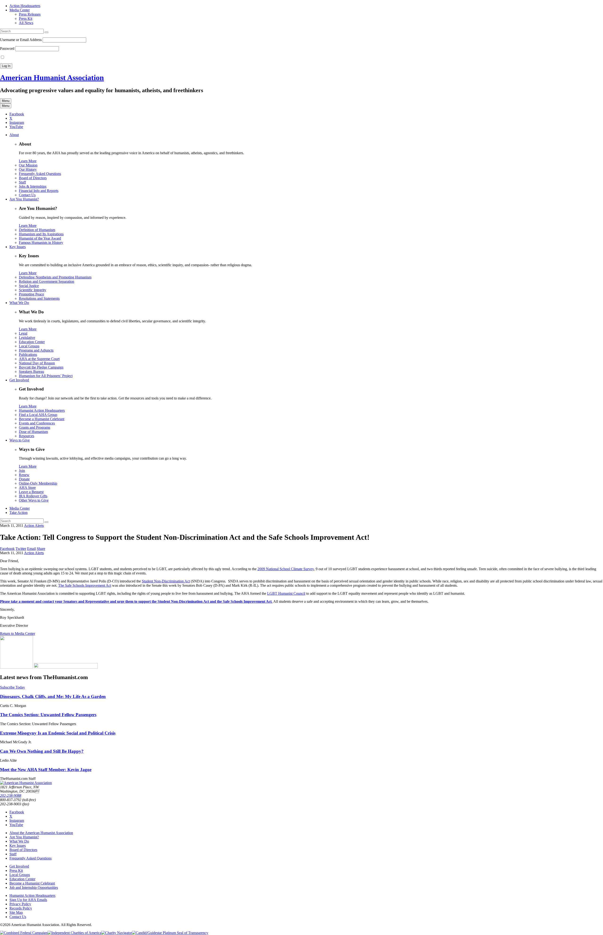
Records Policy (20, 908)
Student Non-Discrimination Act (166, 581)
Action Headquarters (24, 6)
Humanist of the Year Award (40, 238)
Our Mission (28, 165)
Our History (28, 169)
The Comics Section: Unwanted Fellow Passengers (48, 714)
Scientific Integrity (32, 290)
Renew (24, 475)
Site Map (16, 912)
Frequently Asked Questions (40, 174)
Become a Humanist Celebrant (41, 419)
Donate (24, 479)
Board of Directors (33, 178)
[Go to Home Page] (26, 783)
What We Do (19, 303)
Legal (23, 333)
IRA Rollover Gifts (33, 496)
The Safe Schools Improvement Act (84, 585)
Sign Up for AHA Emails (28, 900)
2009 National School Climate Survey (285, 569)
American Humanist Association (52, 77)
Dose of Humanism (33, 432)
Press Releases (30, 14)
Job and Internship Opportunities (33, 887)
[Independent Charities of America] (74, 933)
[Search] (46, 32)
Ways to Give (19, 440)
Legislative (27, 338)
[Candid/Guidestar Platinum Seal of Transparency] (170, 933)
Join (22, 471)
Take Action (18, 513)
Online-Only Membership (38, 483)
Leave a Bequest (31, 492)
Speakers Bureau (31, 372)
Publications (28, 355)
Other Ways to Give (34, 500)
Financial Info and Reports (38, 191)
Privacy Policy (20, 904)
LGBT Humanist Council (286, 593)
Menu (5, 101)
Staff (22, 182)
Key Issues (17, 247)
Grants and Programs (34, 427)
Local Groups (29, 346)
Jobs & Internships (32, 186)
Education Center (32, 342)
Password (7, 48)
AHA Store (27, 488)
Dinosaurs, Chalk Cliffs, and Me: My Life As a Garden (53, 696)
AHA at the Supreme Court (39, 359)
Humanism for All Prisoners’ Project (46, 376)
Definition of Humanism (37, 230)
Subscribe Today (12, 687)
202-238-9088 (10, 796)
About (14, 135)
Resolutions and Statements (39, 298)
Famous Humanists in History (41, 243)
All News (26, 23)
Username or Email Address (21, 40)
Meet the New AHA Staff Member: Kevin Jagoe (45, 769)
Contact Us (27, 195)
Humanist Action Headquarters (42, 410)
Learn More (28, 161)
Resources (26, 436)
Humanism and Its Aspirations (41, 234)
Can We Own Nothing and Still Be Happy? (42, 751)
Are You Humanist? (24, 199)
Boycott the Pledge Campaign (41, 367)
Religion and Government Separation (46, 281)
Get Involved (19, 380)
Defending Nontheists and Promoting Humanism (55, 277)
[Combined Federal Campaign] (24, 933)
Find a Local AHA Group (38, 415)
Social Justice (29, 286)
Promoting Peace (31, 294)
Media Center (19, 10)
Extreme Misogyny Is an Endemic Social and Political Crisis (57, 733)
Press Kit (25, 19)
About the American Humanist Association (41, 833)
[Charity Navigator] (116, 933)
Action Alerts (34, 526)
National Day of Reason (37, 363)
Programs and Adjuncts (36, 350)
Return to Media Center (17, 634)
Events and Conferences (37, 423)
